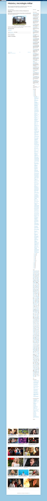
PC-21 (37, 347)
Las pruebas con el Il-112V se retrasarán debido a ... (36, 159)
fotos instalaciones (37, 309)
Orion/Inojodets (34, 344)
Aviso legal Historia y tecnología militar (35, 399)
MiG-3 (36, 337)
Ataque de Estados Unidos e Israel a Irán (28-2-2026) (36, 396)
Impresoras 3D (35, 316)
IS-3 (34, 318)
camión (38, 290)
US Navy (35, 371)
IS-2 (38, 317)
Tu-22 (37, 367)
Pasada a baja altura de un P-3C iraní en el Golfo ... (36, 180)
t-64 (36, 362)
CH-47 (33, 292)
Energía (37, 300)
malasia (37, 331)
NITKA (38, 342)
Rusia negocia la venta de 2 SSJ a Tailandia (36, 142)
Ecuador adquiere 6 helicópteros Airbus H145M (36, 234)
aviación (34, 282)
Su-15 (37, 358)
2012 (34, 267)
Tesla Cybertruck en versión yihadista (36, 226)
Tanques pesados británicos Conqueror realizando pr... (36, 218)
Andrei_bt (34, 402)
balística (37, 284)
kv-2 (38, 326)
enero (34, 261)
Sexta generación (37, 355)
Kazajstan (34, 323)
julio (34, 256)
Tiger (38, 365)
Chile (33, 293)
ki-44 (36, 324)
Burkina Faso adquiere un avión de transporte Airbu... (36, 190)
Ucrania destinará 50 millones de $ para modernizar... (36, 139)
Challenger (37, 292)
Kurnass (34, 76)
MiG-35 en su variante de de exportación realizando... (36, 238)
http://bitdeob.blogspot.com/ (36, 416)
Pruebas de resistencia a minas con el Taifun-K (36, 138)
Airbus (36, 275)
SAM (34, 355)
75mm (35, 272)
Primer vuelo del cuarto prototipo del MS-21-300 (36, 121)
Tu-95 (33, 368)
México (33, 334)
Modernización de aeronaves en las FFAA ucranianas (36, 130)
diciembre (35, 96)
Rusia (38, 353)
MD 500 (35, 333)
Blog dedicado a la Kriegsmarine (35, 403)
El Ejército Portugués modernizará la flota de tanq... (36, 152)
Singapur (33, 356)
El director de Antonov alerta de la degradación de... (36, 183)
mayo (34, 258)
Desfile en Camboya (36, 202)
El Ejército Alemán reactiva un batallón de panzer (36, 249)
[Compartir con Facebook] (16, 32)
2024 (34, 91)
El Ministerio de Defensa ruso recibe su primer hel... (36, 228)
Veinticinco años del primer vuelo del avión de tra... (36, 173)
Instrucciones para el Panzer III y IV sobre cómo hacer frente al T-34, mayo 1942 (36, 383)
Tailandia (37, 363)
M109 (35, 330)
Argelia (33, 280)
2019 (34, 95)
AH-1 (36, 274)
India (38, 316)
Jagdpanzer (37, 319)
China (35, 293)
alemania (34, 276)
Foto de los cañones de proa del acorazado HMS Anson (36, 107)
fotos (33, 309)
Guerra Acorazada (35, 408)
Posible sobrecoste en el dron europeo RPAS (36, 236)
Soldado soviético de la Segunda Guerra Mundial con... (36, 119)
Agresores (34, 274)
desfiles (37, 296)
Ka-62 (34, 322)
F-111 (34, 305)
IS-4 (35, 318)
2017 (34, 263)
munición (35, 341)
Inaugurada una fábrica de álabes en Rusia (36, 208)
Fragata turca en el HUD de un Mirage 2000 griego (36, 205)
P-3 (36, 344)
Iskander (37, 318)
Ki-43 (34, 324)
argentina (36, 280)
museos (38, 341)
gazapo (33, 310)
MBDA (33, 333)
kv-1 (36, 326)
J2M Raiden (34, 319)
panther (37, 346)
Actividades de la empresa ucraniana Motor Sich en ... (36, 145)
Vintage (33, 373)
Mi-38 (35, 335)
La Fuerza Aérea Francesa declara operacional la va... (36, 172)
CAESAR (34, 290)
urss (38, 370)
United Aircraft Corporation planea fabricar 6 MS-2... (36, 213)
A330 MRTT (37, 273)
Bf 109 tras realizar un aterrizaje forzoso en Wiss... (36, 100)
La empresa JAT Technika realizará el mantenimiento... (36, 204)
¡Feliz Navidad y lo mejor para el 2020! (36, 126)
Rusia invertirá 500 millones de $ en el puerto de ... (36, 169)
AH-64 (38, 274)
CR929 (33, 295)
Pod (35, 348)
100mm (33, 270)
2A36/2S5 (36, 270)
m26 (37, 330)
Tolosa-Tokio (34, 414)
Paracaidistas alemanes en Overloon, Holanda (36, 223)
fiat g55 (34, 308)
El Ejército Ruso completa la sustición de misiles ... (36, 252)
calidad (36, 290)
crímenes (37, 295)
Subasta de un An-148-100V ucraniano (36, 128)
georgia (36, 310)
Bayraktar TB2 (37, 285)
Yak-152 (37, 375)
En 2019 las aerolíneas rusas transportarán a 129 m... (36, 246)
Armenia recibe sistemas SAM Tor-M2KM (36, 141)
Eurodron (38, 303)
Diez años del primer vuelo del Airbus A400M (36, 196)
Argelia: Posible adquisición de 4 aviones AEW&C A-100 (36, 102)
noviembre (35, 253)
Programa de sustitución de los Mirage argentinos (36, 392)
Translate (37, 87)
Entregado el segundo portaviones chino (36, 170)
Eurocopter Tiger (34, 303)
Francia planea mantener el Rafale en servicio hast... (36, 242)
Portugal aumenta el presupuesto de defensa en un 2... (36, 125)
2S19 (37, 270)
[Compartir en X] (15, 32)
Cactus (33, 16)
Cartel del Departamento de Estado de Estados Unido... (36, 164)
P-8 (33, 345)
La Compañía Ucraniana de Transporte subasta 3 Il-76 (36, 136)
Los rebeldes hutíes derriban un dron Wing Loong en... (36, 244)
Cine (37, 293)
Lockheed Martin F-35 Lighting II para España (35, 390)
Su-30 (37, 359)
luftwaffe (36, 329)
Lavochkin (36, 327)
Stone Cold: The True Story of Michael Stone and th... (36, 210)
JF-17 (35, 320)
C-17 (38, 289)
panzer (33, 347)
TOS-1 (33, 366)
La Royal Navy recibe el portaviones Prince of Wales (36, 185)
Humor (37, 313)
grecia (38, 310)
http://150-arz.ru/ (9, 30)
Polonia (37, 348)
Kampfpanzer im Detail (35, 410)
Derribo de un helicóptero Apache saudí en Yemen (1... (36, 230)
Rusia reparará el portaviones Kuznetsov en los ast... (36, 118)
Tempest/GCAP (34, 365)
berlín (33, 286)
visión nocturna (37, 373)
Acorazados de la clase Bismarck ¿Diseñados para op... (36, 133)
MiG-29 (34, 337)
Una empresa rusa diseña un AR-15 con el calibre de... (36, 161)
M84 (35, 331)
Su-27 (34, 359)
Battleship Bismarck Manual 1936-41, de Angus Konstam (36, 105)
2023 (34, 92)
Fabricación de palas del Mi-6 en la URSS (36, 108)
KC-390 (36, 323)
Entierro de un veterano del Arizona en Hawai (36, 174)
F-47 (37, 306)
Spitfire (38, 356)
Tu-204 (35, 367)
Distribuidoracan (34, 13)
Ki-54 (37, 324)
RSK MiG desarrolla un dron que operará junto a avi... (36, 201)
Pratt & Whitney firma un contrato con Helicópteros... (36, 241)
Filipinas (37, 308)
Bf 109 (35, 286)
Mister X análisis (35, 413)
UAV (35, 369)
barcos (33, 285)
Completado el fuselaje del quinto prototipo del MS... (36, 158)
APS (36, 279)
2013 (34, 266)
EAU (38, 298)
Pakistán (34, 346)
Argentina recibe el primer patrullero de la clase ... (36, 189)
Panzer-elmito (34, 412)
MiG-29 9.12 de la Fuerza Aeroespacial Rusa (36, 217)
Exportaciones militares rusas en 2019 (36, 167)
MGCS (35, 334)
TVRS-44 (33, 369)
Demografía (35, 296)
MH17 (37, 334)
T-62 (34, 362)
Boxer (33, 288)
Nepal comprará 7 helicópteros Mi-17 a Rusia (36, 231)
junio (34, 257)
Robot (35, 352)
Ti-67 (37, 365)
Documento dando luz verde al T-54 (36, 113)
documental (38, 297)
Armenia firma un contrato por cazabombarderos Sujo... (36, 111)
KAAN (36, 322)
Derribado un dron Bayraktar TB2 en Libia (36, 186)
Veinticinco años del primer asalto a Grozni (36, 250)
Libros (33, 328)
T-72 (38, 362)
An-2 (36, 277)
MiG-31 (38, 337)
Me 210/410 (38, 333)
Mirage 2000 (34, 338)
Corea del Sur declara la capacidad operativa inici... (36, 147)
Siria (35, 356)
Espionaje (34, 302)
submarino (37, 360)
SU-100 (34, 358)
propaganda (35, 349)
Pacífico (37, 345)
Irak (34, 317)
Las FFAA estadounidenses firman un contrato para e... (36, 225)
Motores (37, 340)
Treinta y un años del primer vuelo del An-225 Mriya (36, 149)
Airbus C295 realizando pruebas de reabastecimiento (36, 154)
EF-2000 (34, 299)
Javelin (33, 320)
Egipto (37, 299)
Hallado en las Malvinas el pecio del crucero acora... (36, 222)
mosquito (34, 340)
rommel (37, 352)
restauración (37, 351)
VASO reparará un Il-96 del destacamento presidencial (36, 248)
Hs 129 (35, 313)
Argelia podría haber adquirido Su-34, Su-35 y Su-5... (36, 116)
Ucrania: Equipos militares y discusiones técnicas (36, 384)
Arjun (38, 280)
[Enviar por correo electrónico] (14, 32)
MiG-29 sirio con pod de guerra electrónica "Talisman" (36, 386)
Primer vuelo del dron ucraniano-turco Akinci (36, 195)
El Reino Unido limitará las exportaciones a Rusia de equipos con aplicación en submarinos (35, 394)
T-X (34, 363)
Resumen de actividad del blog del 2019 (36, 97)
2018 (34, 262)
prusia (37, 349)
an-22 (38, 277)
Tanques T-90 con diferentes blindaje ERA (36, 143)
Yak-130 (34, 375)
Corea (36, 294)
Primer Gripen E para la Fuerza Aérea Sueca (36, 220)
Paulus (36, 347)
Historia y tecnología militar (20, 3)
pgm (33, 348)
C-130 (36, 289)
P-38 (38, 344)
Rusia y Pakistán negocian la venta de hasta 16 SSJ (36, 131)
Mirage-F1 (37, 338)
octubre (35, 254)
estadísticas (38, 302)
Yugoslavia (34, 376)
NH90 (36, 342)
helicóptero (36, 312)
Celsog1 (34, 34)
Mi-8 (37, 335)
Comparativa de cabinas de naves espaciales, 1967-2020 (36, 380)
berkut (33, 66)
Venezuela (38, 372)
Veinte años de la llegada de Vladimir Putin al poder (36, 99)
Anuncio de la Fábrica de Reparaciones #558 (36, 157)
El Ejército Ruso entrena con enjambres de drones (36, 239)
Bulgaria (34, 289)
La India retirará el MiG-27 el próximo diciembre (36, 110)
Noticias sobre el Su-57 (36, 162)
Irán (36, 317)
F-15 (37, 305)
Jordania (38, 320)
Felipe (33, 72)
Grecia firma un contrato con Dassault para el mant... (36, 134)
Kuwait (34, 326)
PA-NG (35, 345)
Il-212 (36, 315)
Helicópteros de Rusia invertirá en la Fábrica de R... (36, 192)
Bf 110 (38, 286)
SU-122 (36, 358)
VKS (35, 374)
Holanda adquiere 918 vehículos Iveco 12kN (36, 187)
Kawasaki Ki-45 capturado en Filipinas (36, 114)
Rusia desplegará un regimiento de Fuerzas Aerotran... (36, 155)
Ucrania (38, 369)
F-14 (36, 305)
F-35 (33, 306)
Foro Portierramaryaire (35, 406)
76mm (36, 272)
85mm (38, 272)
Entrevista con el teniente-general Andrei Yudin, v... (36, 206)
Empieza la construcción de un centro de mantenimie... (36, 198)
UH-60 (35, 370)
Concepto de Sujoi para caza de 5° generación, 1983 (36, 177)
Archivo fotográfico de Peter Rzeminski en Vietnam (36, 389)
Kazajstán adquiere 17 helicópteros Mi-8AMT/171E (36, 165)
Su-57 (33, 360)
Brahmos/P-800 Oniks (37, 288)
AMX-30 (37, 276)
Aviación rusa (34, 404)
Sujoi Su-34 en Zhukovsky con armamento (36, 194)
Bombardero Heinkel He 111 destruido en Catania (36, 179)
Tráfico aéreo (36, 366)
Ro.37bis (33, 352)
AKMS (33, 30)
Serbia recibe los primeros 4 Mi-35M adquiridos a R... (36, 212)
